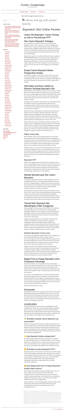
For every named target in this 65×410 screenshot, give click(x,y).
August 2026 (7, 51)
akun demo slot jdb (41, 392)
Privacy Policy (24, 11)
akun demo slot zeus (33, 393)
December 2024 (8, 85)
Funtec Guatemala (32, 5)
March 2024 (7, 100)
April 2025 (7, 78)
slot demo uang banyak (32, 402)
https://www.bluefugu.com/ (9, 132)
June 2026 (7, 55)
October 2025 (8, 68)
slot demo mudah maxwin (48, 401)
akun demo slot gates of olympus (31, 392)
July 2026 (7, 53)
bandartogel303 (7, 134)
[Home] (22, 16)
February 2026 (8, 61)
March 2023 (7, 120)
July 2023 (7, 113)
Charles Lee (37, 391)
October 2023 (8, 108)
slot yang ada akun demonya (54, 402)
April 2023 (7, 119)
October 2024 (8, 88)
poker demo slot (35, 399)
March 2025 (7, 80)
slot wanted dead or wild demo (43, 402)
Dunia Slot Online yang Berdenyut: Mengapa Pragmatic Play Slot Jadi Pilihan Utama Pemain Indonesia (12, 45)
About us (33, 11)
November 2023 (8, 107)
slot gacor (5, 135)
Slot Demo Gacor (44, 391)
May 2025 (7, 76)
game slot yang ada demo (33, 398)
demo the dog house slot (47, 397)
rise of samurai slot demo (43, 399)
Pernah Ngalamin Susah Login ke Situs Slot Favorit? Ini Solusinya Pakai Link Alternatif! (12, 36)
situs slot (5, 137)
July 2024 (7, 93)
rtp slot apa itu (51, 399)
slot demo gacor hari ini (32, 401)
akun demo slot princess (50, 392)
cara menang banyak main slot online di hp (50, 394)
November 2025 (8, 66)
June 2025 (7, 75)
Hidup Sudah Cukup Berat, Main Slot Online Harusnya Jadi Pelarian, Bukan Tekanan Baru (13, 28)
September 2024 (8, 90)
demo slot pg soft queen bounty (34, 396)
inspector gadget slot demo (43, 398)
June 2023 (7, 115)
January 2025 (7, 83)
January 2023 (7, 124)
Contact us (42, 11)
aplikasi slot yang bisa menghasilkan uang (34, 394)
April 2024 (7, 98)
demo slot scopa (27, 397)
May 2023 (7, 117)
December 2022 (8, 125)
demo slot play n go (44, 396)
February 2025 (8, 82)
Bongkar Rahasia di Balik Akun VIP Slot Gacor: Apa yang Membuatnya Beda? (12, 32)
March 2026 (7, 60)
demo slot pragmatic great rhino (54, 396)
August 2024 (7, 92)
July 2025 (7, 73)
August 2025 (7, 71)
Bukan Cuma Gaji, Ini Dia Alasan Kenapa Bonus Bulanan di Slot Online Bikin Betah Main (11, 41)
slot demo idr (39, 401)
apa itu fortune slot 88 (42, 393)
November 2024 (8, 87)
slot (4, 138)
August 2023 (7, 112)
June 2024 (7, 95)
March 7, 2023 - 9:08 (28, 391)
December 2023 (8, 105)
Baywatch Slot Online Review (41, 29)
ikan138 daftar (6, 131)
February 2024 (8, 102)
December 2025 (8, 65)
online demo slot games (53, 398)
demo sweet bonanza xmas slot (36, 397)
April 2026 (7, 58)
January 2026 (7, 63)
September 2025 (8, 70)
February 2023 (8, 122)
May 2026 (7, 56)
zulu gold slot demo (35, 403)
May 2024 (7, 97)
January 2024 (7, 103)
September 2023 (8, 110)
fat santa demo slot (56, 397)
